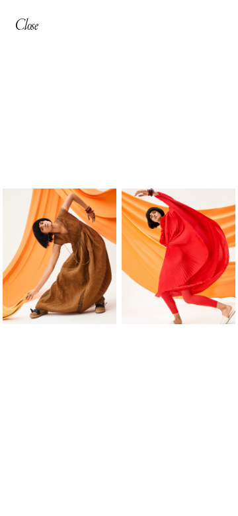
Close (26, 24)
